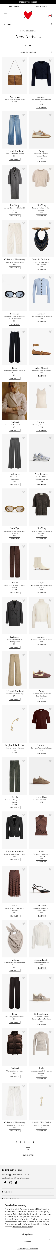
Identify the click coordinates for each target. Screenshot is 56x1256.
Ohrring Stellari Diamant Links (15, 749)
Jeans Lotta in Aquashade (14, 154)
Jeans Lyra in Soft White (15, 1125)
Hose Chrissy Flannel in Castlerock (14, 478)
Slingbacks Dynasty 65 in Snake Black (41, 909)
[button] (1, 10)
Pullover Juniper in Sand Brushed (41, 209)
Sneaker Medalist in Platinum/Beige (41, 155)
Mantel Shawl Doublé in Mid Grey (14, 209)
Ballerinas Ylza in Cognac (41, 370)
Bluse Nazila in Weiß (41, 962)
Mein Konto (14, 6)
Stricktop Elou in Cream (41, 425)
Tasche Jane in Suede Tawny (14, 99)
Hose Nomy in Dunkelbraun (14, 1017)
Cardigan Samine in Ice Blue (41, 316)
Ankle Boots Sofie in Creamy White (41, 586)
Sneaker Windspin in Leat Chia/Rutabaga (41, 695)
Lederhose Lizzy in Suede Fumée (14, 801)
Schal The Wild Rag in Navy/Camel (41, 263)
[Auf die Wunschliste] (23, 60)
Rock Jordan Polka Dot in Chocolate (14, 909)
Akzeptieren (27, 1234)
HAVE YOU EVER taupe (41, 800)
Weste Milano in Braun (14, 1071)
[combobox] (28, 24)
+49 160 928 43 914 (22, 1174)
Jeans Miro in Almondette (14, 262)
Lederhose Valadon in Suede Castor (14, 586)
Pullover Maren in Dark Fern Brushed (41, 532)
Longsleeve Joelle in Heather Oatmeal (41, 1072)
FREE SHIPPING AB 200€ (28, 2)
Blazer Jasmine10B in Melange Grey (15, 641)
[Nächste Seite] (39, 1142)
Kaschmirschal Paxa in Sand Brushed (14, 964)
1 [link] (16, 1142)
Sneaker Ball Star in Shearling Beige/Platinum (41, 1018)
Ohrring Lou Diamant (41, 1125)
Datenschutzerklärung (23, 1227)
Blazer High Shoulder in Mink (14, 854)
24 (34, 1142)
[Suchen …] (51, 24)
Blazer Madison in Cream (15, 425)
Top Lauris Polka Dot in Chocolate (41, 855)
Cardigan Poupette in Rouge (41, 748)
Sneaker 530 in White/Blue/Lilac (41, 478)
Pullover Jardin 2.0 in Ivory (41, 639)
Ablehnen (27, 1242)
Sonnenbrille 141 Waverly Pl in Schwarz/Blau (14, 318)
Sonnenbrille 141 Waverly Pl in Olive (14, 532)
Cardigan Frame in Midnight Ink (41, 101)
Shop (22, 31)
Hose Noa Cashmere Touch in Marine (14, 372)
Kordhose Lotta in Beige (14, 694)
